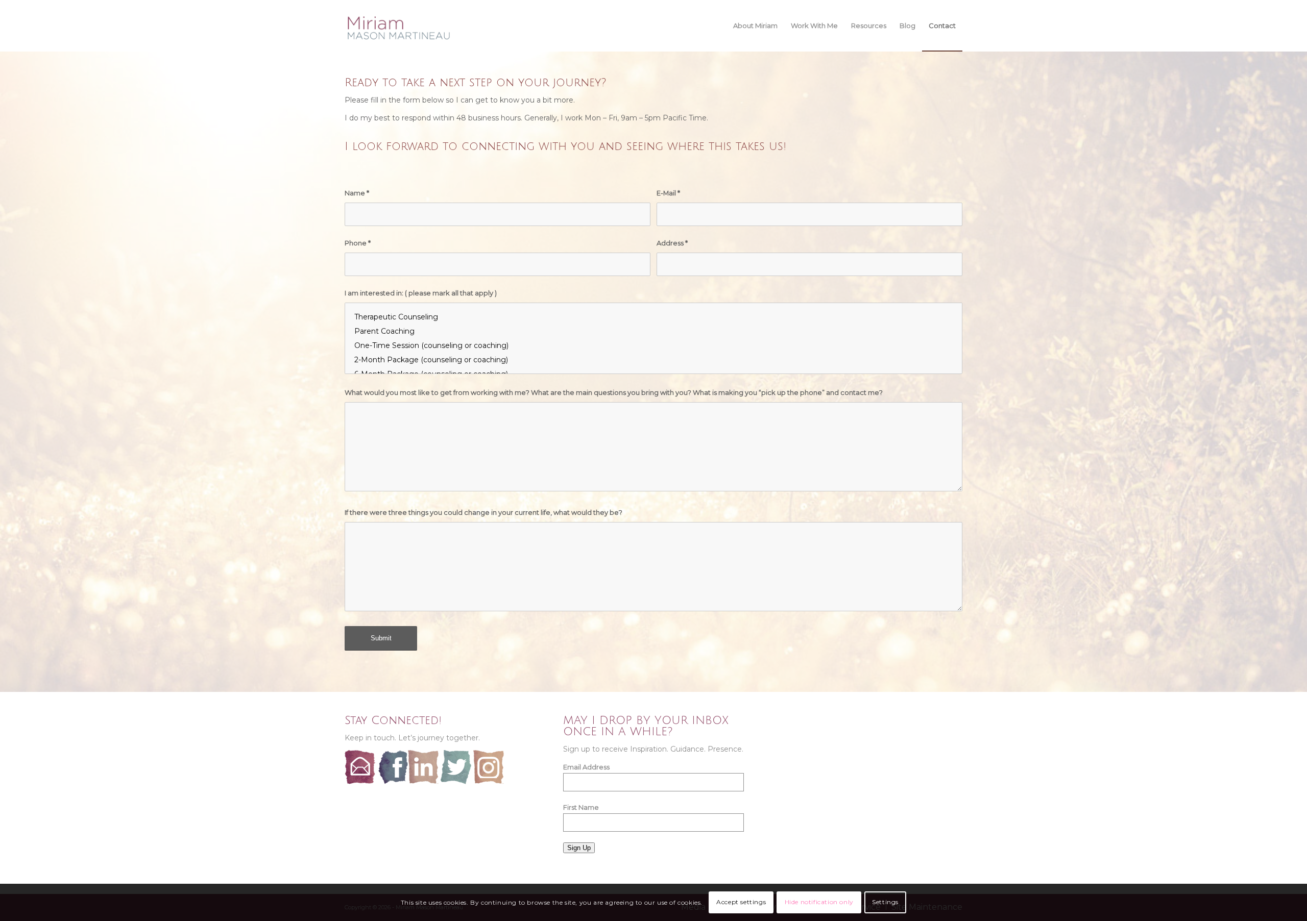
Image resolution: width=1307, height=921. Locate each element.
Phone (358, 243)
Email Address (586, 767)
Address (672, 243)
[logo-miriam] (400, 28)
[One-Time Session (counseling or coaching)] (653, 345)
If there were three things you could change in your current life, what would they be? (483, 512)
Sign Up (579, 848)
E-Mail (668, 193)
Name (357, 193)
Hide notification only (819, 902)
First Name (581, 807)
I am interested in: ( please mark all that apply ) (421, 293)
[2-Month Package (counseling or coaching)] (653, 360)
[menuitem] (755, 25)
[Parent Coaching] (653, 331)
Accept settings (741, 902)
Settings (885, 902)
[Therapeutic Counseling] (653, 317)
